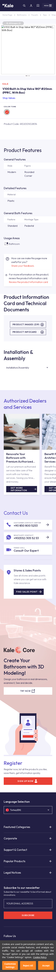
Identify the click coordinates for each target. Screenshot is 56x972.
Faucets (34, 15)
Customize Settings (10, 965)
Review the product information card (28, 282)
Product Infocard (25, 332)
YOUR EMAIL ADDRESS (19, 903)
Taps (45, 15)
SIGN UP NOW (25, 781)
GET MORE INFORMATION (19, 489)
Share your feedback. (22, 265)
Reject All (28, 965)
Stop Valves (8, 98)
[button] (26, 75)
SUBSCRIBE (28, 915)
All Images (15, 23)
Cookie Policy (40, 957)
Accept (46, 965)
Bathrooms (21, 15)
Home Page (7, 15)
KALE (5, 84)
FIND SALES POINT (26, 592)
